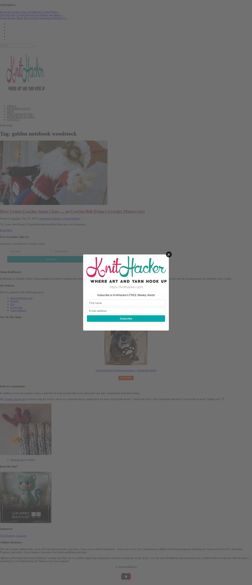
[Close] (169, 254)
